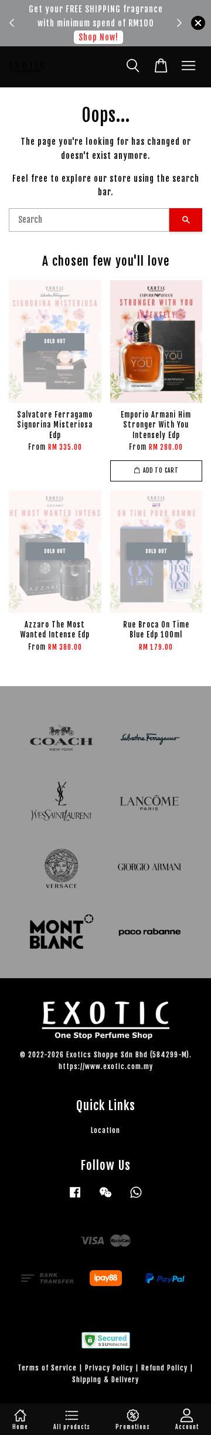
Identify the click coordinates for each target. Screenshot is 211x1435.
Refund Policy (164, 1367)
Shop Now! (98, 37)
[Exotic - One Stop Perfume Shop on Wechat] (105, 1197)
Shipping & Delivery (105, 1379)
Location (105, 1130)
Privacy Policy (109, 1367)
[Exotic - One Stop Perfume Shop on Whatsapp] (136, 1197)
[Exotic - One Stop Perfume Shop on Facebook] (75, 1197)
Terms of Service (47, 1367)
